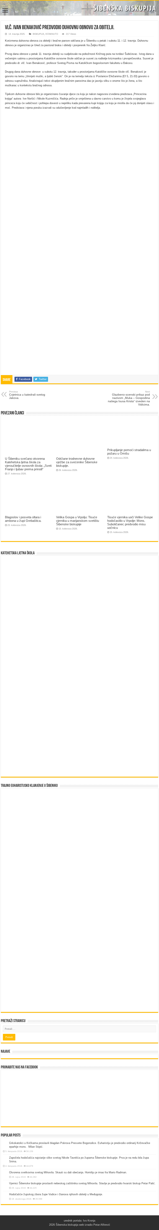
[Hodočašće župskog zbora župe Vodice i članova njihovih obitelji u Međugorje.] (5, 1195)
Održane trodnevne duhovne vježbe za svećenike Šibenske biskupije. (76, 462)
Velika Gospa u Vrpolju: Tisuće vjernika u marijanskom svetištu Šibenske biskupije (77, 520)
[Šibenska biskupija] (79, 8)
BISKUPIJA (38, 34)
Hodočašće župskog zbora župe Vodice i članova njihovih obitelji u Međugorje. (56, 1194)
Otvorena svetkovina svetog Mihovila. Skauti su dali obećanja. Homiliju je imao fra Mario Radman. (68, 1172)
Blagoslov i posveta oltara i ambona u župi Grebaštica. (23, 518)
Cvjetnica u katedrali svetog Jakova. (27, 395)
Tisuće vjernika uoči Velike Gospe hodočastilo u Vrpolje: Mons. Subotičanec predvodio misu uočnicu (130, 522)
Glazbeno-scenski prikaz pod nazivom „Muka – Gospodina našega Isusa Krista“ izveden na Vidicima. (129, 398)
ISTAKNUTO (51, 34)
